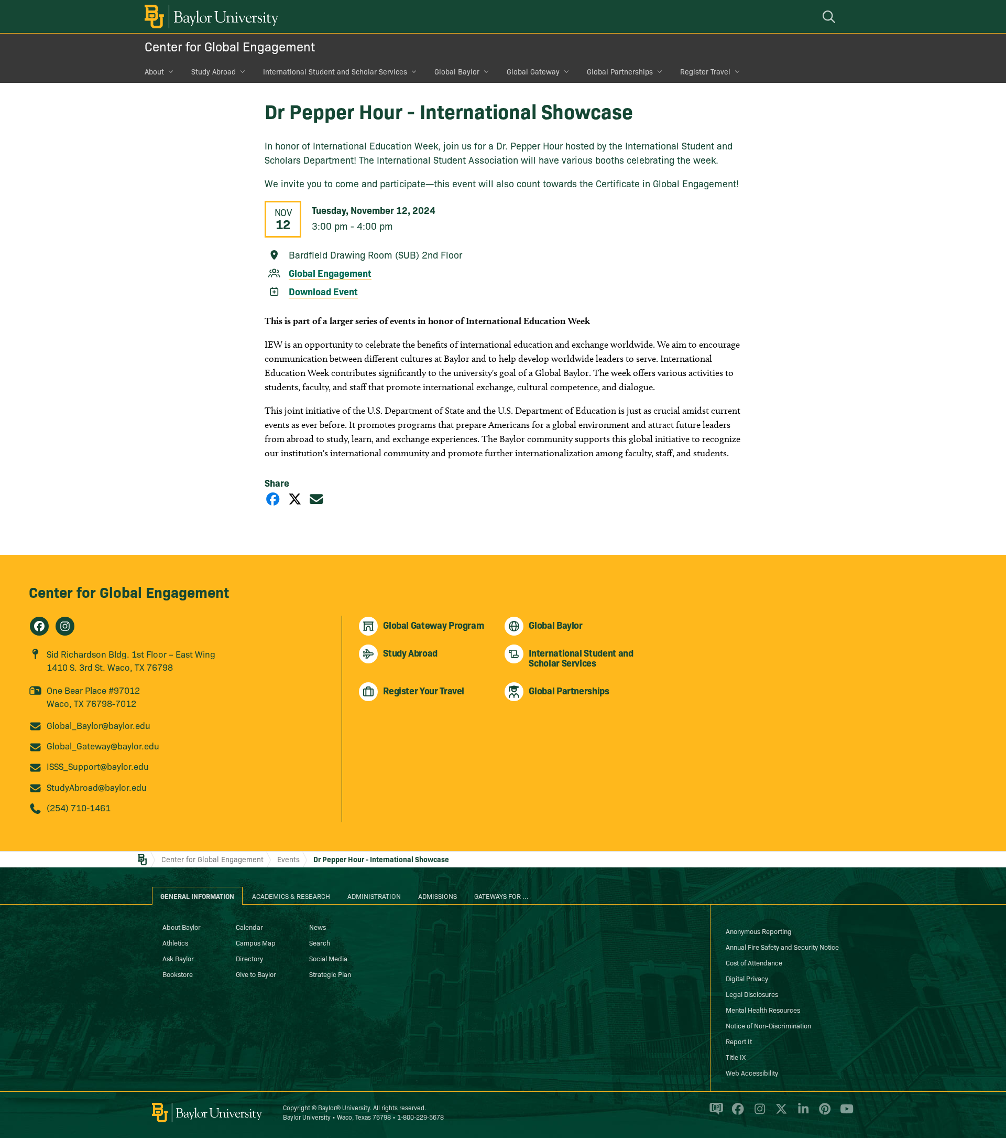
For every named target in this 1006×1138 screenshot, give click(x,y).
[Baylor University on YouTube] (844, 1113)
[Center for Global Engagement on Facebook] (39, 626)
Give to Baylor (256, 974)
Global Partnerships (620, 71)
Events (288, 859)
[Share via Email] (316, 498)
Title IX (736, 1056)
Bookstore (177, 974)
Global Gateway (533, 71)
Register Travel (705, 71)
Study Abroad (213, 71)
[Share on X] (295, 498)
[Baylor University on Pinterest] (823, 1113)
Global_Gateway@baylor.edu (103, 745)
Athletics (175, 942)
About (154, 71)
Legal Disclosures (752, 994)
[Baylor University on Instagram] (758, 1113)
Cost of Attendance (754, 962)
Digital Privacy (747, 978)
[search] (830, 16)
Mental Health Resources (763, 1009)
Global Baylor (456, 71)
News (317, 926)
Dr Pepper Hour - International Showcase (381, 859)
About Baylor (181, 926)
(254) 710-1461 (79, 807)
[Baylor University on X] (779, 1113)
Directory (249, 958)
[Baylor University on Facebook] (736, 1113)
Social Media (328, 958)
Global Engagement (330, 273)
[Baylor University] (209, 16)
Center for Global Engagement (230, 46)
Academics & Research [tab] (291, 895)
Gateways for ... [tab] (501, 895)
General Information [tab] (197, 895)
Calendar (249, 926)
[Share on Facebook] (273, 498)
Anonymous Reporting (759, 931)
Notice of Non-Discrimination (768, 1025)
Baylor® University (344, 1107)
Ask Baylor (178, 958)
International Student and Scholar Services (335, 71)
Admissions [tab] (437, 895)
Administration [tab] (374, 895)
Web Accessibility (752, 1072)
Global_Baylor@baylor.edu (98, 725)
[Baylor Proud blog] (714, 1113)
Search (319, 942)
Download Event (323, 291)
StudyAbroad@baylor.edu (97, 787)
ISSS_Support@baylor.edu (98, 766)
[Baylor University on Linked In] (801, 1113)
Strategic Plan (330, 974)
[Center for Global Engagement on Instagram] (64, 626)
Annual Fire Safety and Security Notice (782, 946)
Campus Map (256, 942)
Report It (739, 1041)
